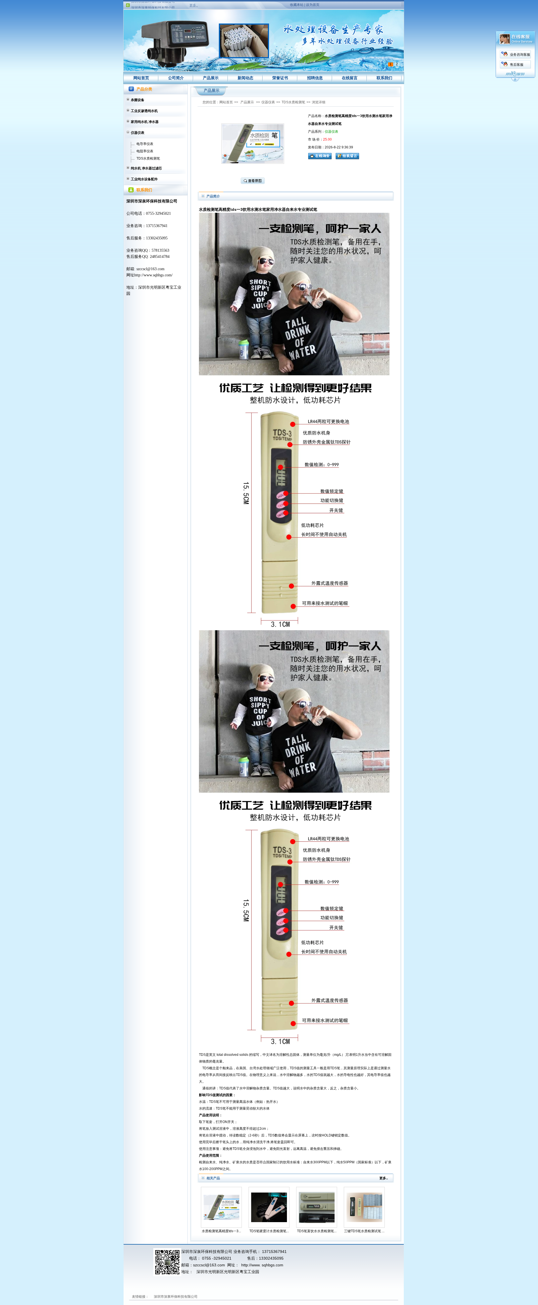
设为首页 (312, 5)
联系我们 (384, 78)
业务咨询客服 (520, 55)
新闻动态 (245, 78)
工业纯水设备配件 (144, 179)
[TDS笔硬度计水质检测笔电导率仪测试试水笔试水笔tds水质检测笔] (269, 1207)
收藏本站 (296, 5)
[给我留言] (347, 155)
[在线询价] (321, 155)
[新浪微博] (207, 1297)
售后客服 (516, 65)
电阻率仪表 (144, 151)
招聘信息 (315, 78)
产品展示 (211, 78)
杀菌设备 (137, 100)
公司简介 (176, 78)
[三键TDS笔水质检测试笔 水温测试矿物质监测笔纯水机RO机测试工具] (364, 1207)
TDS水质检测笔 (148, 158)
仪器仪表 (137, 133)
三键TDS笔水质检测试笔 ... (364, 1231)
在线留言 (350, 78)
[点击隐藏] (515, 81)
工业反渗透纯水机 (144, 111)
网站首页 (141, 78)
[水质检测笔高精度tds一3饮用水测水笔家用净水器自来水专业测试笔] (221, 1207)
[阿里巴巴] (224, 1297)
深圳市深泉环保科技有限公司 (153, 3)
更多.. (193, 5)
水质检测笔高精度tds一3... (221, 1231)
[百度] (242, 1297)
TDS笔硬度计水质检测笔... (269, 1231)
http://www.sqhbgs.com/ (153, 275)
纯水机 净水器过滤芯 (146, 168)
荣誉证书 (280, 78)
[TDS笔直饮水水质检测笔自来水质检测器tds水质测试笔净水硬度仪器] (317, 1207)
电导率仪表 (144, 144)
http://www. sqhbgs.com (262, 1265)
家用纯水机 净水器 (145, 122)
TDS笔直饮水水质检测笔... (317, 1231)
